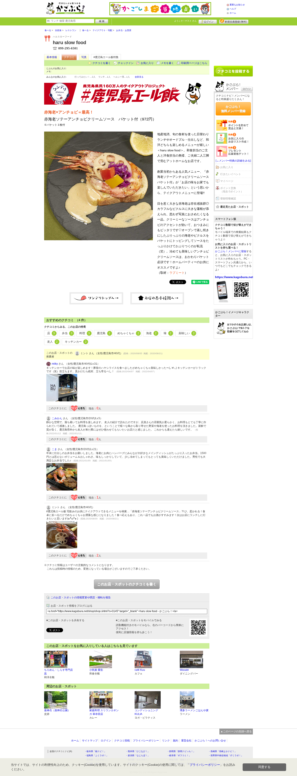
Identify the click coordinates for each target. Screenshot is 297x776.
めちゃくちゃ (128, 333)
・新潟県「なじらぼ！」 (138, 755)
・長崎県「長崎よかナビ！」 (222, 751)
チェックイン (125, 63)
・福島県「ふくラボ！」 (96, 755)
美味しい (187, 333)
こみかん (57, 418)
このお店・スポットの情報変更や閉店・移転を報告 (81, 597)
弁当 (67, 333)
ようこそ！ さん (185, 21)
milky (55, 363)
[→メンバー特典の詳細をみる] (233, 160)
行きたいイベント (230, 174)
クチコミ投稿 (122, 740)
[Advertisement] (233, 44)
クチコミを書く (101, 63)
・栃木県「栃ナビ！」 (95, 751)
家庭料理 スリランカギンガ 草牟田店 (104, 712)
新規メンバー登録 (234, 21)
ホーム (233, 13)
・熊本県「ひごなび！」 (138, 751)
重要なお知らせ (237, 4)
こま (54, 449)
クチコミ (69, 57)
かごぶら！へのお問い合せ (210, 740)
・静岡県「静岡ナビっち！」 (181, 751)
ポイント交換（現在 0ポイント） (231, 190)
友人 (52, 341)
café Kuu (140, 669)
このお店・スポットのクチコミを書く (126, 584)
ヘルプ (233, 9)
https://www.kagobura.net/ (234, 277)
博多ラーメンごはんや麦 (194, 710)
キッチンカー (76, 341)
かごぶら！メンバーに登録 (230, 251)
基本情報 (52, 57)
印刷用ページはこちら (194, 63)
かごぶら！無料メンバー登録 (233, 109)
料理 (84, 333)
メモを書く (167, 63)
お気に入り (147, 63)
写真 (84, 57)
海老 (151, 333)
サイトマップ (90, 740)
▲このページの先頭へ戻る (236, 731)
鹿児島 (103, 333)
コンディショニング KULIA (146, 712)
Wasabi (184, 669)
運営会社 (186, 740)
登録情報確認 (228, 198)
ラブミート (177, 272)
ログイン (208, 21)
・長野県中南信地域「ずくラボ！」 (225, 755)
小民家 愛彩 (96, 669)
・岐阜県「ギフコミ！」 (179, 755)
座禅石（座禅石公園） (57, 710)
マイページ (226, 181)
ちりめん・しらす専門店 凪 (58, 671)
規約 (175, 740)
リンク (166, 740)
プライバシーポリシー (146, 740)
